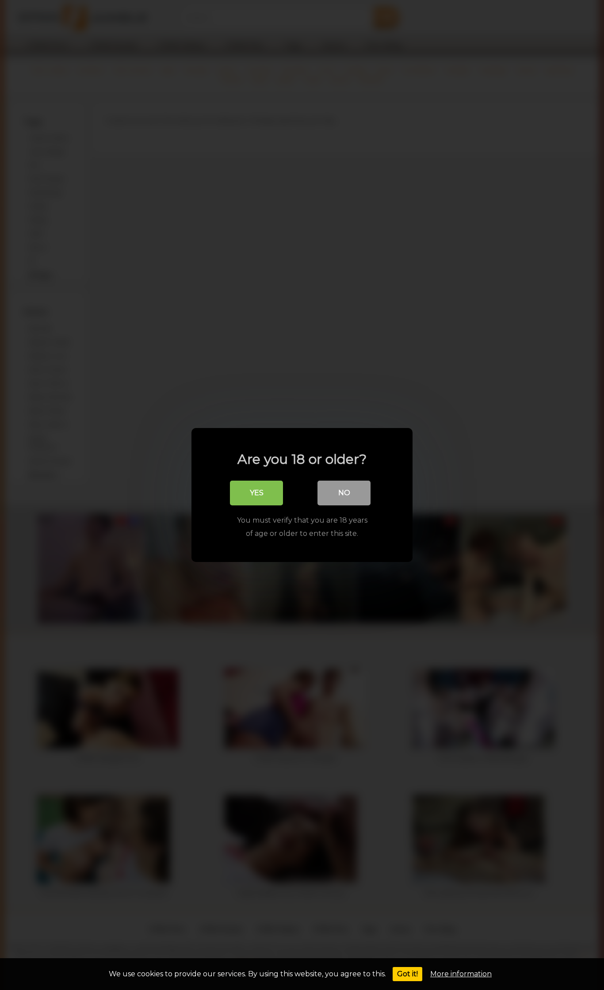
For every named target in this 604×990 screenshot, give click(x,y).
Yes (257, 493)
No (344, 493)
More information (461, 974)
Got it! (407, 974)
